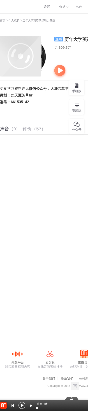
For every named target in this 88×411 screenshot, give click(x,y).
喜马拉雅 (17, 6)
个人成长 (14, 20)
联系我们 (67, 378)
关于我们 (48, 378)
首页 (2, 20)
